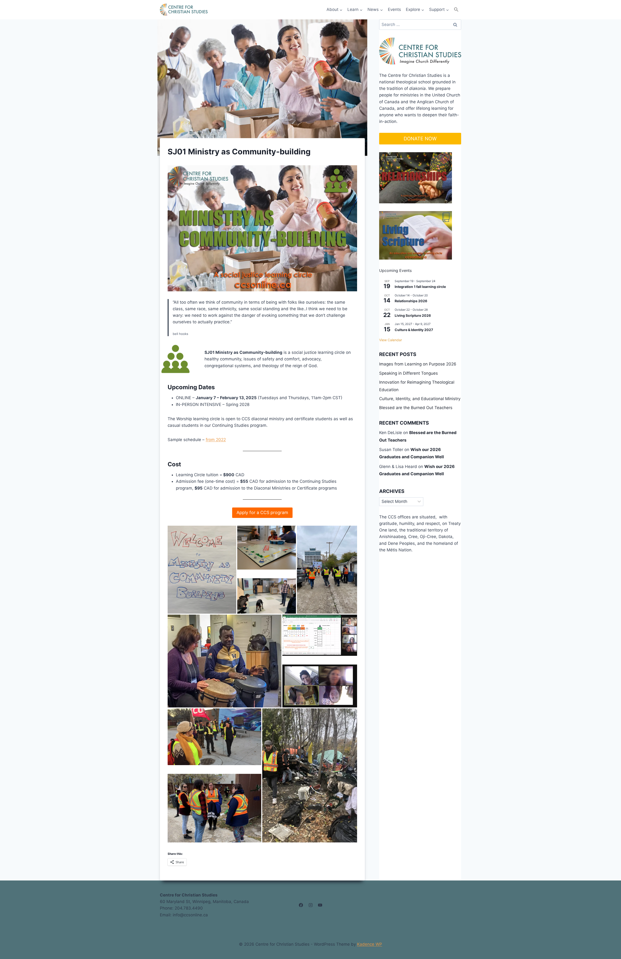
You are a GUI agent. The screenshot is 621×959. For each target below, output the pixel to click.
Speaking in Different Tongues (408, 373)
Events (394, 9)
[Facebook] (301, 905)
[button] (456, 9)
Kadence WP (369, 944)
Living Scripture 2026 (413, 315)
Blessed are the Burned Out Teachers (415, 407)
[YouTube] (320, 905)
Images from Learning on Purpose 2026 (417, 364)
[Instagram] (310, 905)
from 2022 (216, 439)
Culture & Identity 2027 (414, 330)
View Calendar (390, 340)
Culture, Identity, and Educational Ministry (419, 398)
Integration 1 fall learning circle (420, 287)
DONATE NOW (420, 139)
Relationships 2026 (411, 301)
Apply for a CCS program (262, 512)
